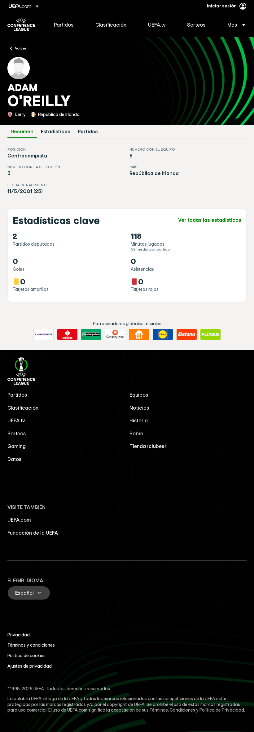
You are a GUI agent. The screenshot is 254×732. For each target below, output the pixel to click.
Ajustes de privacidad (29, 666)
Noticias (139, 408)
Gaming (16, 446)
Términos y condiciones (31, 645)
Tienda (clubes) (147, 446)
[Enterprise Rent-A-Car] (91, 334)
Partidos (88, 131)
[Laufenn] (43, 334)
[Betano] (187, 334)
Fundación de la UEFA (32, 533)
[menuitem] (67, 25)
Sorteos (16, 433)
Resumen (22, 131)
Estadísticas (55, 131)
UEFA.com (19, 520)
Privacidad (18, 634)
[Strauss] (67, 334)
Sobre (136, 433)
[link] (64, 25)
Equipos (138, 395)
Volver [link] (21, 48)
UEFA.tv (16, 420)
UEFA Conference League (21, 25)
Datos (14, 459)
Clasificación (22, 408)
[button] (234, 25)
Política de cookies (26, 655)
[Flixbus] (210, 334)
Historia (138, 420)
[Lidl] (163, 334)
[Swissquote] (115, 334)
